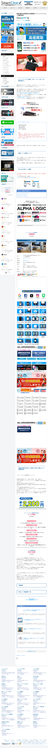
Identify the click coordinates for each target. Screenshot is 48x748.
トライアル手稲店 (36, 668)
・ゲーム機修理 (4, 83)
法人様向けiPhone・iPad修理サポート (41, 742)
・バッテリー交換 (5, 58)
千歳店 (18, 676)
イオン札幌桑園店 (36, 691)
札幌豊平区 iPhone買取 (20, 655)
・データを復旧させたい (6, 72)
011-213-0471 (4, 670)
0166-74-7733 (35, 700)
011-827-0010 (25, 260)
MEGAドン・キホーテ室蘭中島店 (38, 706)
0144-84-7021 (19, 685)
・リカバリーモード (5, 69)
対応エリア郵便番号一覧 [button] (25, 592)
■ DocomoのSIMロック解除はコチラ (23, 193)
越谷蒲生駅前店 (35, 714)
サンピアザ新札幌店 (5, 706)
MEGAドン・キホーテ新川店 (6, 691)
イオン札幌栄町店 (5, 699)
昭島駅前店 (35, 721)
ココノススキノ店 (5, 668)
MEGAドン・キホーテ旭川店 (22, 699)
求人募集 (33, 742)
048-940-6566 (35, 715)
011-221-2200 (4, 677)
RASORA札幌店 (36, 676)
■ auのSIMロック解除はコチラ (22, 194)
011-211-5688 (35, 692)
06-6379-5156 (4, 723)
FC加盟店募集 (29, 742)
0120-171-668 (4, 692)
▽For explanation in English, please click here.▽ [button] (25, 225)
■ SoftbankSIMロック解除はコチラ (23, 196)
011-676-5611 (35, 670)
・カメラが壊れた (5, 63)
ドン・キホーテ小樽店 (21, 668)
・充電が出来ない (5, 60)
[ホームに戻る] (24, 3)
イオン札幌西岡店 (20, 714)
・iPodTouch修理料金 (5, 81)
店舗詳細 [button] (21, 585)
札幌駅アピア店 (19, 721)
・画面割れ (4, 56)
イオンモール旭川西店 (36, 699)
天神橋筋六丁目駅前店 (5, 721)
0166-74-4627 (19, 700)
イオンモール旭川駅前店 (6, 729)
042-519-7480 (35, 723)
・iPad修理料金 (4, 78)
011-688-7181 (4, 685)
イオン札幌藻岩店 (20, 691)
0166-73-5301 (4, 730)
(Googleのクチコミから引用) (4, 205)
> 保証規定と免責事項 (22, 742)
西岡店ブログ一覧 (32, 651)
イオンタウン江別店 (20, 706)
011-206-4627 (19, 692)
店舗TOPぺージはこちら (27, 258)
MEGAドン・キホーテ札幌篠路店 (7, 714)
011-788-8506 (4, 700)
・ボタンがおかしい (5, 67)
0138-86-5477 (35, 685)
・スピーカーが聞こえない (6, 65)
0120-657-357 (19, 670)
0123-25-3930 (19, 677)
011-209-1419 (19, 723)
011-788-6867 (4, 715)
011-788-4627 (35, 677)
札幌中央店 (3, 676)
